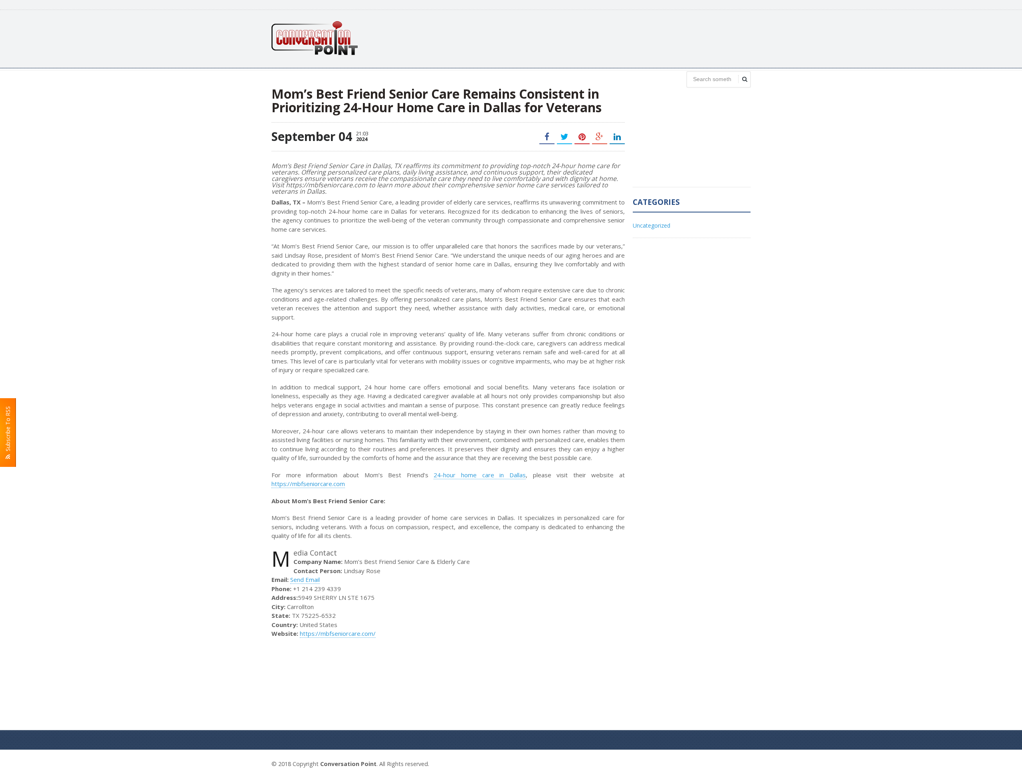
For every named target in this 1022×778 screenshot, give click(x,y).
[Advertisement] (605, 38)
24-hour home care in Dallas (480, 475)
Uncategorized (651, 225)
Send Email (305, 580)
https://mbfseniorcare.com (308, 484)
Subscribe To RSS (8, 430)
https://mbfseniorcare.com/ (338, 633)
